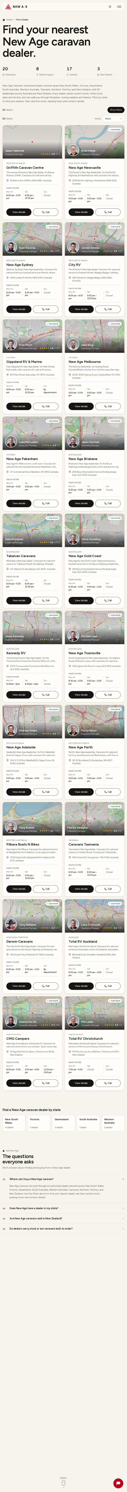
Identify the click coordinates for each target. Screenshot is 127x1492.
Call (47, 212)
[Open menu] (119, 6)
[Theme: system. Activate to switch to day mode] (110, 6)
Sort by (98, 119)
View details (19, 212)
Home (9, 19)
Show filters (116, 110)
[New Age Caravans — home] (16, 6)
